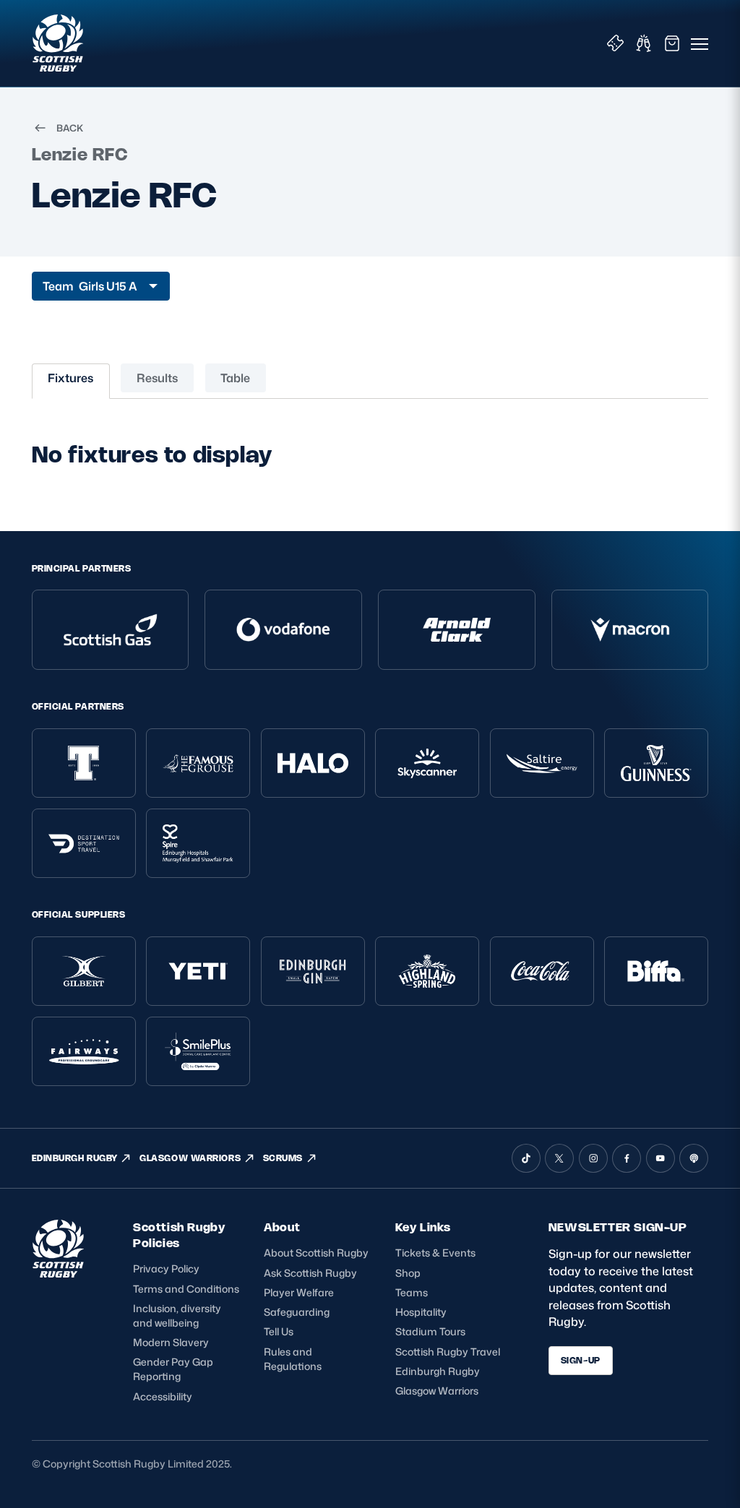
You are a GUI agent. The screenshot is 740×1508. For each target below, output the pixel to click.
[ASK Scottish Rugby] (59, 1273)
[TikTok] (526, 1158)
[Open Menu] (699, 43)
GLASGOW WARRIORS (190, 1157)
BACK (69, 127)
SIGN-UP (581, 1360)
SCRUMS (283, 1157)
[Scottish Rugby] (59, 43)
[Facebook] (626, 1158)
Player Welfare (299, 1292)
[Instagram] (593, 1158)
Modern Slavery (171, 1342)
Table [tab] (235, 378)
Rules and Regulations (293, 1359)
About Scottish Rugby (316, 1252)
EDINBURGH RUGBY (75, 1157)
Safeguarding (297, 1312)
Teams (411, 1292)
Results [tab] (157, 378)
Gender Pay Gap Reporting (173, 1369)
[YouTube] (660, 1158)
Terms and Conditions (186, 1289)
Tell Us (278, 1331)
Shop (408, 1273)
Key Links (423, 1227)
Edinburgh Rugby (437, 1371)
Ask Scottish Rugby (310, 1273)
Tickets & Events (435, 1252)
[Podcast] (693, 1158)
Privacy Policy (166, 1268)
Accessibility (162, 1396)
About (282, 1227)
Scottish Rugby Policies (179, 1235)
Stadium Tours (430, 1331)
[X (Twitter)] (559, 1158)
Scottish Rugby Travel (447, 1351)
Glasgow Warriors (436, 1390)
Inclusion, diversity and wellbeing (177, 1315)
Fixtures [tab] (70, 378)
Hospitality (421, 1312)
